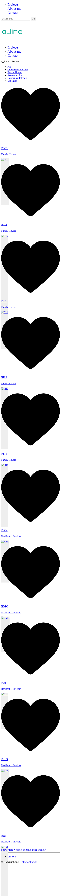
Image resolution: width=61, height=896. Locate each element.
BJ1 (3, 683)
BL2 (4, 224)
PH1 (4, 453)
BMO (4, 606)
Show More (23, 849)
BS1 (4, 835)
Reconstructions (15, 75)
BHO (4, 759)
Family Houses (15, 72)
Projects (13, 4)
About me (14, 8)
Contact (13, 13)
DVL (4, 148)
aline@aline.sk (29, 862)
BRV (4, 530)
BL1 (4, 301)
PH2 (4, 377)
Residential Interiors (17, 78)
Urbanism (12, 80)
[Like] (30, 142)
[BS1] (4, 871)
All (9, 66)
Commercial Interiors (18, 69)
